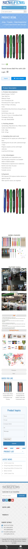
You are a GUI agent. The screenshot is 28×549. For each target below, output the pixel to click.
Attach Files (7, 439)
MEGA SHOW (8, 471)
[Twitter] (9, 500)
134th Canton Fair (9, 473)
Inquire (6, 78)
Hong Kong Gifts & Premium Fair (13, 465)
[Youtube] (12, 500)
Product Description (9, 88)
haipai (14, 543)
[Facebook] (3, 500)
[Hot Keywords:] (25, 11)
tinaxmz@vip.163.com (9, 534)
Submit (14, 443)
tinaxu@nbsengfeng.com (9, 532)
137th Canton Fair (9, 463)
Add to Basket (20, 78)
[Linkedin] (6, 500)
